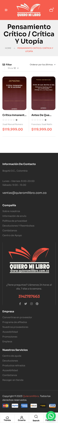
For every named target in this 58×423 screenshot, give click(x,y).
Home (8, 48)
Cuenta (22, 420)
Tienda (7, 420)
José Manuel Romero (12, 124)
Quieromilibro (31, 396)
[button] (51, 416)
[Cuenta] (21, 417)
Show (10, 68)
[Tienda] (7, 417)
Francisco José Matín (41, 124)
